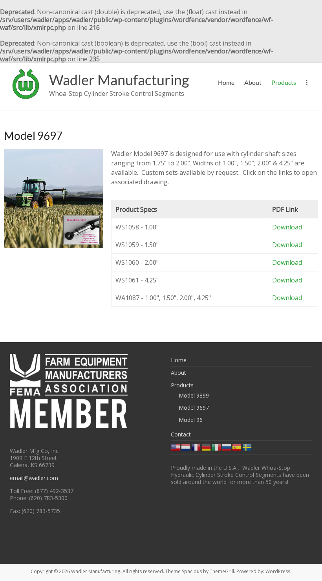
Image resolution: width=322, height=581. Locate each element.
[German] (206, 447)
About (253, 82)
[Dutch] (186, 447)
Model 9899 (194, 395)
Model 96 (191, 419)
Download (287, 227)
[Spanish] (237, 447)
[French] (196, 447)
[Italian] (217, 447)
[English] (176, 447)
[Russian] (227, 447)
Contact (181, 434)
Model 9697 (194, 407)
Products (283, 82)
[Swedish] (247, 447)
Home (226, 82)
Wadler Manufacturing (119, 79)
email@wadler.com (34, 478)
